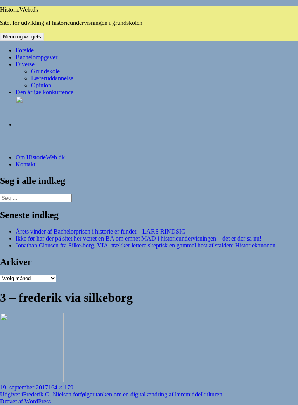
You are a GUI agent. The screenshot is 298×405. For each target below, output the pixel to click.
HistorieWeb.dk (19, 9)
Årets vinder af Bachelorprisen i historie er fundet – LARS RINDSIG (101, 231)
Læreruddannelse (52, 78)
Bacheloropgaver (36, 57)
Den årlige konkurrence (44, 92)
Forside (25, 50)
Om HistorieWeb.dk (40, 157)
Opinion (41, 85)
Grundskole (45, 71)
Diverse (25, 64)
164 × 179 (60, 387)
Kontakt (25, 164)
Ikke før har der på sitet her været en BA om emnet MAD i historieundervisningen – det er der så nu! (139, 238)
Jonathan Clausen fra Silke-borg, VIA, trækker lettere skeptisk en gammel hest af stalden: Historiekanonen (145, 245)
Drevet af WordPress (25, 401)
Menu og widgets (22, 37)
